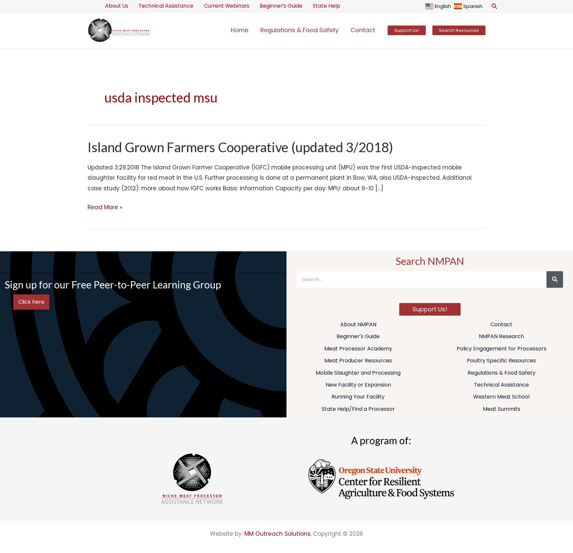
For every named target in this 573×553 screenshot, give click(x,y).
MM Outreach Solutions (277, 534)
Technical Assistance (166, 5)
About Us (116, 5)
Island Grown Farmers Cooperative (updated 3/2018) (240, 147)
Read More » (105, 206)
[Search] (554, 279)
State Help (326, 5)
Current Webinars (226, 5)
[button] (494, 6)
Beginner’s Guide (281, 5)
